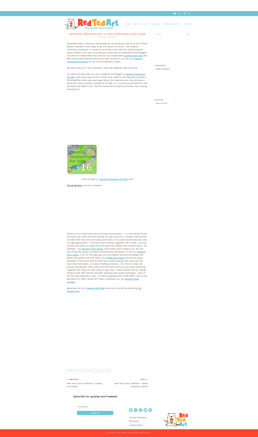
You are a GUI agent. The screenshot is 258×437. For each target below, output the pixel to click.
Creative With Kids (133, 55)
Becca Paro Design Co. (143, 432)
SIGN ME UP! (95, 413)
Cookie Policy (135, 425)
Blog (145, 24)
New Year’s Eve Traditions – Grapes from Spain (84, 383)
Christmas (102, 37)
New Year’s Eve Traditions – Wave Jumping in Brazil (131, 383)
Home (128, 24)
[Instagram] (185, 14)
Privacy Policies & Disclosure (138, 419)
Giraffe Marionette (115, 258)
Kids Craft (112, 37)
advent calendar (75, 370)
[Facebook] (175, 14)
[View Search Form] (189, 13)
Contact (188, 24)
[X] (179, 14)
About (137, 24)
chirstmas (89, 370)
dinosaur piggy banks (92, 249)
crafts (99, 370)
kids (107, 370)
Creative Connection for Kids (113, 179)
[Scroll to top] (253, 429)
